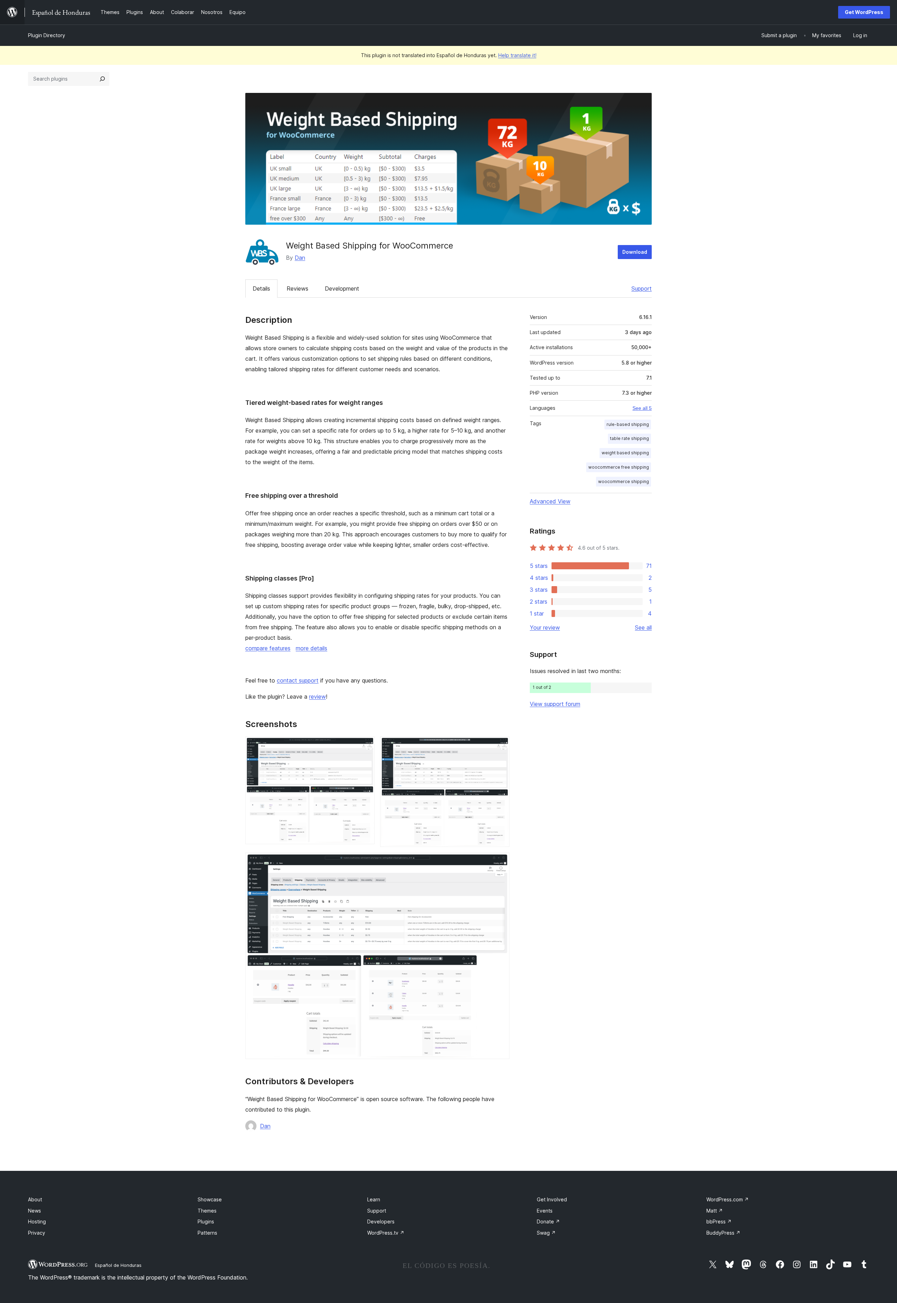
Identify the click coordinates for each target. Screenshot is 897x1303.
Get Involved (552, 1199)
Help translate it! (517, 55)
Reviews (297, 288)
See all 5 (642, 408)
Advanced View (550, 501)
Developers (381, 1221)
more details (311, 648)
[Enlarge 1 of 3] (365, 745)
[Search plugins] (102, 79)
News (34, 1211)
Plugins (206, 1221)
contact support (298, 680)
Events (545, 1211)
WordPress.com (727, 1199)
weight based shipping (625, 452)
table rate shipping (629, 438)
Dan (300, 257)
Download (634, 252)
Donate (548, 1221)
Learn (373, 1199)
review (317, 696)
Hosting (37, 1221)
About (35, 1199)
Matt (714, 1211)
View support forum (555, 703)
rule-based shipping (628, 424)
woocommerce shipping (623, 481)
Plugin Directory (46, 35)
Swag (546, 1233)
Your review (545, 627)
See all (643, 627)
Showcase (210, 1199)
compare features (267, 648)
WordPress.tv (385, 1233)
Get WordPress (864, 12)
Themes (207, 1211)
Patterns (207, 1233)
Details (261, 288)
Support (641, 288)
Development (342, 288)
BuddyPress (723, 1233)
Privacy (36, 1233)
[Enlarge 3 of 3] (500, 862)
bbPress (719, 1221)
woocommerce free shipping (618, 467)
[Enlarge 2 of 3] (500, 745)
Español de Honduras (118, 1265)
